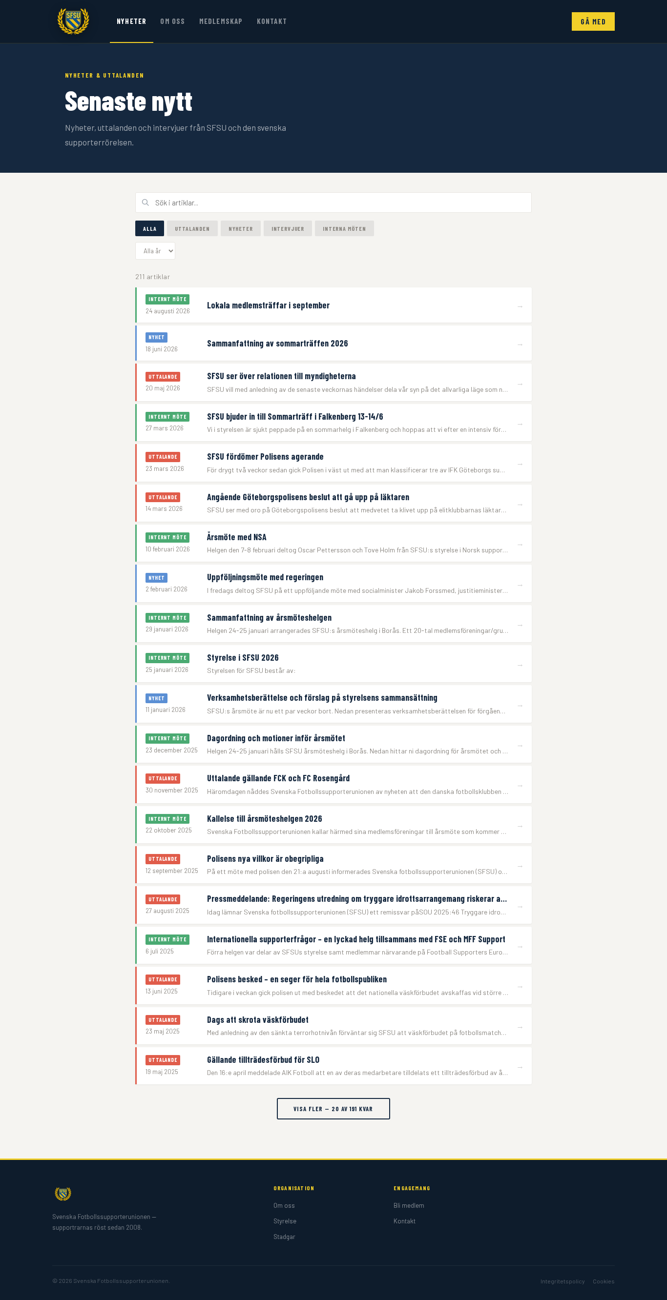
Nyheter (131, 21)
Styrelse (284, 1221)
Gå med (593, 21)
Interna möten (344, 228)
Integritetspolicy (563, 1281)
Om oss (172, 21)
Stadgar (284, 1236)
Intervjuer (287, 228)
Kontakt (272, 21)
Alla (149, 228)
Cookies (604, 1281)
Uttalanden (192, 228)
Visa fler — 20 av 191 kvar (333, 1109)
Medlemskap (221, 21)
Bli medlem (409, 1205)
